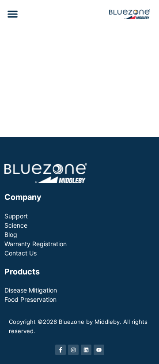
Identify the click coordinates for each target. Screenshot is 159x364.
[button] (12, 14)
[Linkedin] (86, 350)
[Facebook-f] (60, 350)
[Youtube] (99, 350)
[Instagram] (73, 350)
